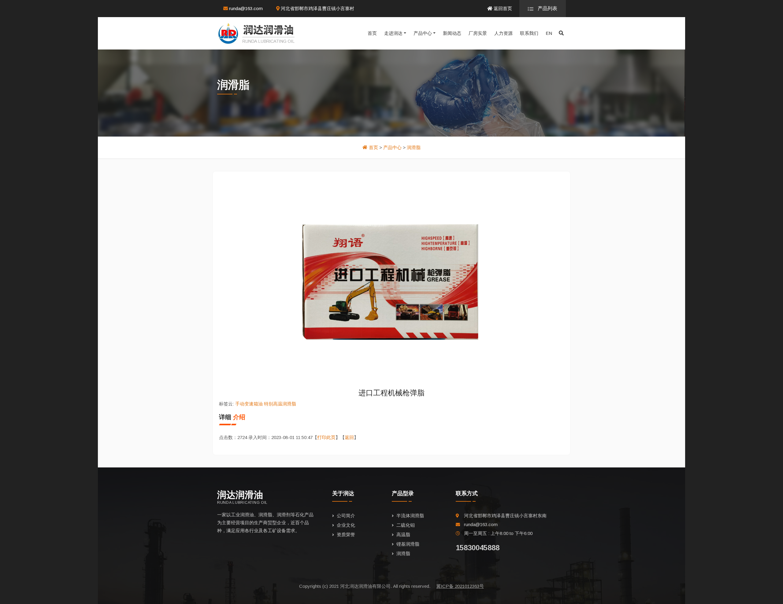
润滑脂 (414, 147)
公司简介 (346, 515)
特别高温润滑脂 (280, 403)
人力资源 (503, 33)
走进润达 (393, 33)
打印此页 (326, 437)
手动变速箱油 (249, 403)
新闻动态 (452, 33)
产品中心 (423, 33)
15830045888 (477, 548)
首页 (372, 33)
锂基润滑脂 (407, 544)
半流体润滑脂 (410, 515)
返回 (349, 437)
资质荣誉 (346, 534)
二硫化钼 (405, 525)
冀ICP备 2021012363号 (460, 586)
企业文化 (346, 525)
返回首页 (502, 8)
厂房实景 (478, 33)
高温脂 (403, 534)
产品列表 (546, 8)
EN (549, 33)
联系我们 (529, 33)
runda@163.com (245, 8)
